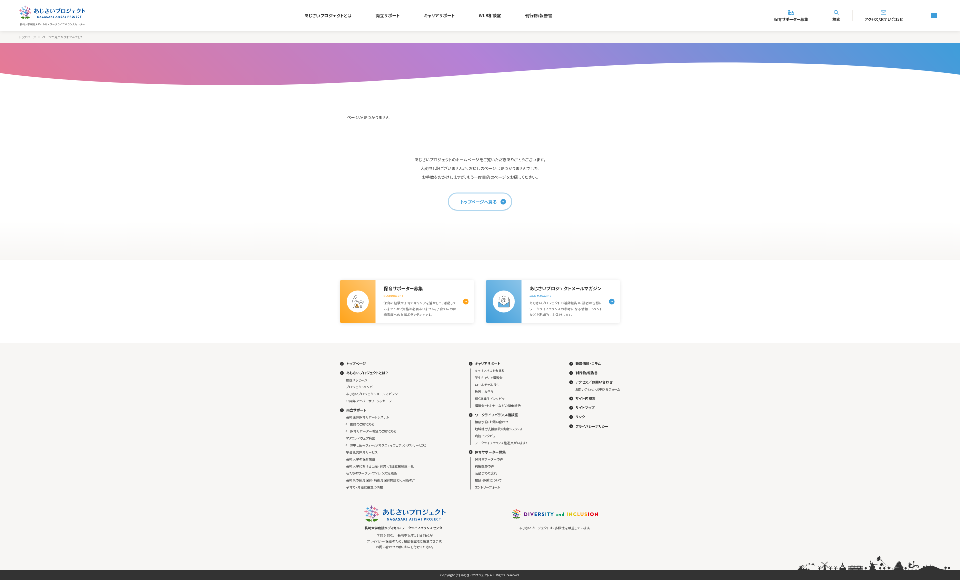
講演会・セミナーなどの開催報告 (498, 405)
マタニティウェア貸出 (360, 438)
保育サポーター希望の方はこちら (373, 431)
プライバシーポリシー (592, 426)
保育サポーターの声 (489, 459)
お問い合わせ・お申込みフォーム (597, 389)
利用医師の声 (484, 466)
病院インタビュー (487, 436)
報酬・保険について (488, 480)
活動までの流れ (486, 473)
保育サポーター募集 (791, 18)
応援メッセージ (356, 380)
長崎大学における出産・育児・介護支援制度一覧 (380, 466)
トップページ (27, 37)
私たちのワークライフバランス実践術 (371, 473)
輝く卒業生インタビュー (491, 398)
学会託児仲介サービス (362, 452)
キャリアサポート (439, 15)
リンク (580, 416)
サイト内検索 (586, 398)
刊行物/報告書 (538, 15)
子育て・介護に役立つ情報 (364, 487)
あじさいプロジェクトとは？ (367, 372)
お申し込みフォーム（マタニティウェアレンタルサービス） (388, 445)
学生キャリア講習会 (488, 377)
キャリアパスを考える (489, 370)
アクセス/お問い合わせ (883, 18)
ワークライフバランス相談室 (496, 414)
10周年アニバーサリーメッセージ (369, 400)
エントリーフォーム (487, 487)
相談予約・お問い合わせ (491, 422)
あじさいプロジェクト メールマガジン (372, 394)
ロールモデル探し (487, 384)
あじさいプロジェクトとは (328, 15)
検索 (836, 18)
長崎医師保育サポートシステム (367, 417)
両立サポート (388, 15)
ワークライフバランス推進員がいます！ (501, 442)
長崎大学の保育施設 (360, 459)
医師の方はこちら (362, 424)
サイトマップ (585, 407)
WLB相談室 (490, 15)
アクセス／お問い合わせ (594, 382)
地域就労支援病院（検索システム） (498, 428)
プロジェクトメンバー (361, 386)
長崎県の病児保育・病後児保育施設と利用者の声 (381, 480)
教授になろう (484, 391)
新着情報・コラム (588, 363)
